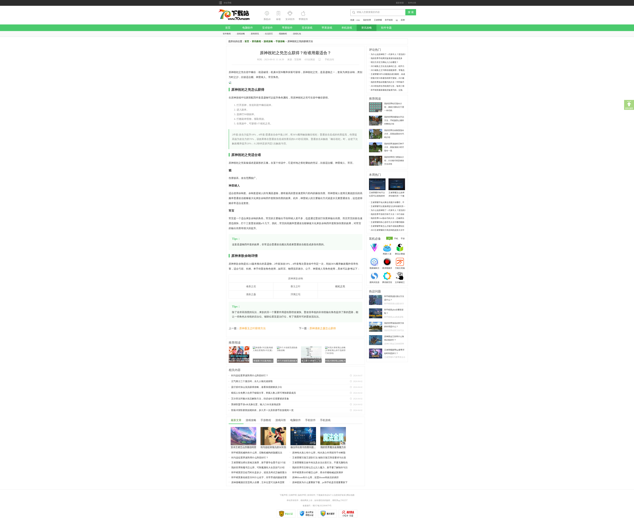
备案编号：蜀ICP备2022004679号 (317, 505)
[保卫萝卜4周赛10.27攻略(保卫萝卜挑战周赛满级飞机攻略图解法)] (311, 347)
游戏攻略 (241, 34)
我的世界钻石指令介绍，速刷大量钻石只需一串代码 (394, 107)
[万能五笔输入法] (400, 262)
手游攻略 (280, 41)
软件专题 (386, 27)
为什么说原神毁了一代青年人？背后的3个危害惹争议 (388, 54)
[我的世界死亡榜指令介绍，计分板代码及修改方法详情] (375, 157)
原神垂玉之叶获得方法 (252, 328)
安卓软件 (267, 27)
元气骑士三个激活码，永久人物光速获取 (252, 381)
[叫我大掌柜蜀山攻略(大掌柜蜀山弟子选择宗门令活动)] (335, 347)
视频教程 (283, 34)
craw (358, 20)
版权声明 (302, 495)
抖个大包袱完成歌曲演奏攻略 (287, 361)
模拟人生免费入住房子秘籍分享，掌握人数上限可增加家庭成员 (263, 393)
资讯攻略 (366, 27)
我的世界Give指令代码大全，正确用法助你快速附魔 (387, 218)
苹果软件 (287, 27)
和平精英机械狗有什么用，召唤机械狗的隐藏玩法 (256, 452)
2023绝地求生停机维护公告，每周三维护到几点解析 (387, 86)
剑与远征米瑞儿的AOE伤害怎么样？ (273, 447)
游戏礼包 (297, 34)
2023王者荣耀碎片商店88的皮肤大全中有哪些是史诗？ (387, 230)
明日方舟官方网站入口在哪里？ (384, 62)
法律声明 (293, 495)
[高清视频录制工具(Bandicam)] (387, 262)
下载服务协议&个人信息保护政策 (331, 495)
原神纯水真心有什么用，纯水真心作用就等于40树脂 (318, 452)
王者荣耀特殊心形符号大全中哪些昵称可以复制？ (387, 222)
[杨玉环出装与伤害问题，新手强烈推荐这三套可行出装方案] (303, 428)
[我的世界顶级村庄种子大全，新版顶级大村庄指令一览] (375, 143)
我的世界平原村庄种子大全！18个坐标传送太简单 (387, 214)
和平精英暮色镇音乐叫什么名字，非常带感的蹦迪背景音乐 (259, 477)
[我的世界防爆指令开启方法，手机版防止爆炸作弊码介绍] (375, 117)
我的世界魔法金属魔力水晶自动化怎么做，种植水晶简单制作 (333, 447)
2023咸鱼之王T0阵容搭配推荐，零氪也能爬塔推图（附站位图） (388, 70)
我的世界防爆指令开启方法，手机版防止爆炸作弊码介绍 (394, 120)
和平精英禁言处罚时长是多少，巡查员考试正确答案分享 (259, 472)
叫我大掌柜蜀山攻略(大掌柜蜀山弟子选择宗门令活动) (335, 361)
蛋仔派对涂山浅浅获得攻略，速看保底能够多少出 (256, 387)
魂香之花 (251, 286)
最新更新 (400, 3)
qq (397, 20)
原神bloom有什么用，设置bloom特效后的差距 (315, 477)
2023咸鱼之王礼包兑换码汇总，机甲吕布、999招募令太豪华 (387, 66)
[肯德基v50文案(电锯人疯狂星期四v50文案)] (263, 347)
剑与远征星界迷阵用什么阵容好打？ (249, 375)
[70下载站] (236, 10)
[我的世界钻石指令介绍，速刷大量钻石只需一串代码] (375, 103)
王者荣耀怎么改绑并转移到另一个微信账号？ (396, 194)
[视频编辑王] (374, 262)
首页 (227, 27)
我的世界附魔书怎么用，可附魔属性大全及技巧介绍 (257, 467)
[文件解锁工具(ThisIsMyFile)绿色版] (400, 276)
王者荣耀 (378, 20)
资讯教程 (256, 41)
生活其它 (269, 34)
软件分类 (412, 3)
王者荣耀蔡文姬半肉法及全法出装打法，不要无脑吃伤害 (320, 462)
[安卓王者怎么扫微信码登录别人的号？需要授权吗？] (243, 428)
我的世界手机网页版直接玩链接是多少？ (386, 58)
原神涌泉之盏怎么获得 (322, 328)
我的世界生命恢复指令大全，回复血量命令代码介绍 (394, 133)
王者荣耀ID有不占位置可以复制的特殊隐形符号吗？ (377, 194)
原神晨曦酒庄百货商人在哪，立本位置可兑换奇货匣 (257, 482)
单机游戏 (346, 27)
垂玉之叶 (295, 286)
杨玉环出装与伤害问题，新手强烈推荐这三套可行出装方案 (303, 447)
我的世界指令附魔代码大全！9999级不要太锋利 (387, 82)
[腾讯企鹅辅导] (400, 248)
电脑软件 (247, 27)
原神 (403, 20)
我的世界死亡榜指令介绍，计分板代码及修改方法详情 (394, 160)
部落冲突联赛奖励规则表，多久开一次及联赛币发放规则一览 (262, 410)
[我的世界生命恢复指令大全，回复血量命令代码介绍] (375, 130)
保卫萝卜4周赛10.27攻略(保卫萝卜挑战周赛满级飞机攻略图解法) (311, 361)
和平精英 (389, 20)
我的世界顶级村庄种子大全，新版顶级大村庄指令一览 (394, 147)
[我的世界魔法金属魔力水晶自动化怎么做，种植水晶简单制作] (333, 428)
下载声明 (283, 495)
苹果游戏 (327, 27)
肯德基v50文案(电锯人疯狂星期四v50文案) (263, 361)
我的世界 (367, 20)
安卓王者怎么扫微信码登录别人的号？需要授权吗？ (243, 447)
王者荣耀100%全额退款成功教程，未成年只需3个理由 (388, 74)
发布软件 (311, 495)
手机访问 (329, 59)
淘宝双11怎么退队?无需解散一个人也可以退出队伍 (239, 361)
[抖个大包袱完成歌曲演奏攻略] (287, 347)
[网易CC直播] (387, 248)
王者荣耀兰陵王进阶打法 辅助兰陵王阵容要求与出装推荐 (319, 457)
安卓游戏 (307, 27)
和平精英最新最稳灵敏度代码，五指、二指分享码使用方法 (387, 90)
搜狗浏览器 (374, 282)
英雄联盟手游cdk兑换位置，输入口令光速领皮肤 (256, 404)
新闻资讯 (255, 34)
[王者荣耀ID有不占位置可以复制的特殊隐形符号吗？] (377, 179)
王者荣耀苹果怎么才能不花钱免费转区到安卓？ (387, 226)
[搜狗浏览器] (374, 276)
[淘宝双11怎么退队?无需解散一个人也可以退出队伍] (239, 347)
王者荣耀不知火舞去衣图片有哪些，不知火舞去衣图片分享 (387, 202)
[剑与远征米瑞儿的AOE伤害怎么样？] (273, 428)
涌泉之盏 (251, 294)
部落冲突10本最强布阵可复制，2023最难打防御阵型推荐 (387, 78)
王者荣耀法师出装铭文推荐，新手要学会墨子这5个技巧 (258, 462)
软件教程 (227, 34)
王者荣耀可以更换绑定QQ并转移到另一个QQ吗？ (388, 206)
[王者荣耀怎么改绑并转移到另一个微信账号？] (396, 179)
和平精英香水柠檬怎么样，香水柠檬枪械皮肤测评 (317, 472)
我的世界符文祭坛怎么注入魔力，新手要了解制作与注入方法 (320, 467)
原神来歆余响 (295, 278)
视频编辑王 (374, 268)
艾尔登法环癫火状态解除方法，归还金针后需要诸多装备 (260, 398)
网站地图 (350, 495)
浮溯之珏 (295, 294)
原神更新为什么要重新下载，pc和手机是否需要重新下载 (320, 482)
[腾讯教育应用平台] (387, 276)
